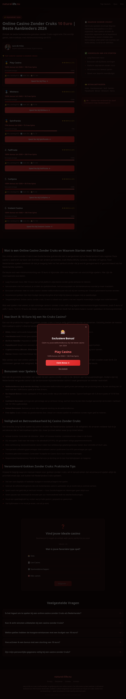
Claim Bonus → (63, 363)
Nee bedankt (63, 369)
